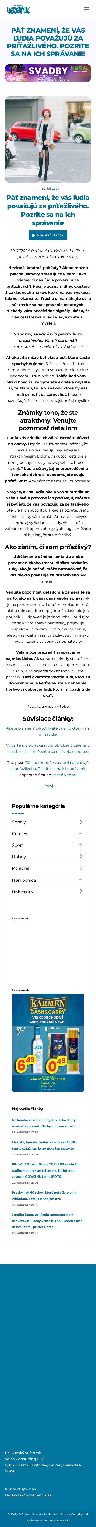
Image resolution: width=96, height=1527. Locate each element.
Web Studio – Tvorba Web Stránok (48, 1514)
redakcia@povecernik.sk (28, 1495)
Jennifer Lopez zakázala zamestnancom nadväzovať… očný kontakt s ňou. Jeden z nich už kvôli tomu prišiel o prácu (47, 1221)
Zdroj (48, 786)
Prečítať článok (50, 235)
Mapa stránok (59, 1520)
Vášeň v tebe (64, 775)
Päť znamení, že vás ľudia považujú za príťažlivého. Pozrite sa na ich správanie (48, 42)
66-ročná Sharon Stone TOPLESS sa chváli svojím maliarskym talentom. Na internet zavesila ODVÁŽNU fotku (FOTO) (45, 1170)
